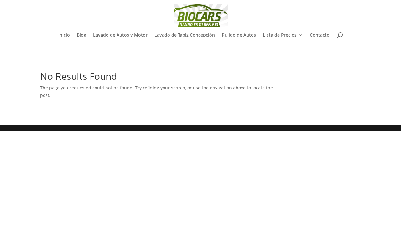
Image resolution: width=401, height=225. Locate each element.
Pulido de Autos (239, 35)
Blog (81, 35)
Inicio (64, 35)
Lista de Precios (280, 35)
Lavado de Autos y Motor (120, 35)
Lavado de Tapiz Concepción (184, 35)
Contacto (320, 35)
